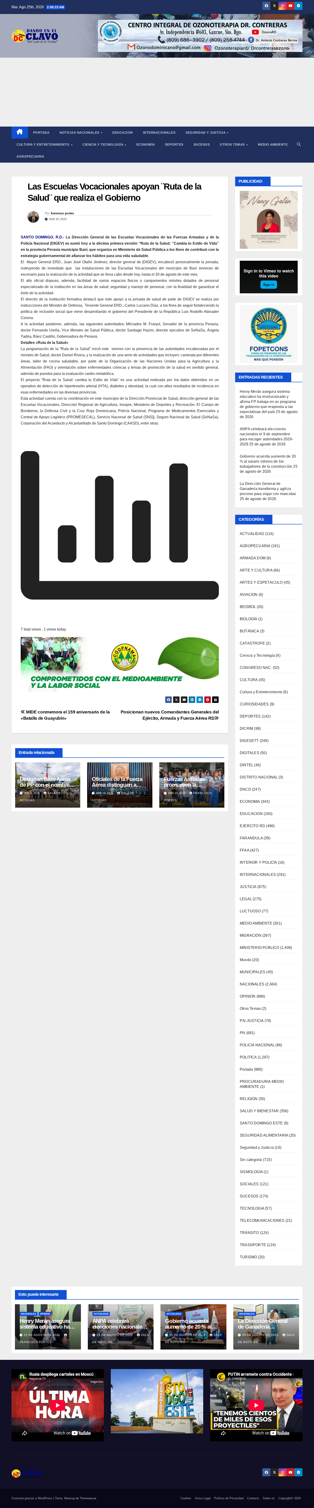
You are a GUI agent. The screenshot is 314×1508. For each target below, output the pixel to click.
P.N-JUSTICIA (251, 1021)
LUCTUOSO (250, 911)
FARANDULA (251, 838)
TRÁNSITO (249, 1233)
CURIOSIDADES (254, 704)
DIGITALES (249, 753)
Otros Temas (233, 144)
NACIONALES (252, 984)
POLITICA (248, 1057)
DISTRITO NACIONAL (258, 777)
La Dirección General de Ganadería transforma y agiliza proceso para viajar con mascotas (268, 489)
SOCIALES (249, 1184)
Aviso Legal (203, 1498)
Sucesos (202, 144)
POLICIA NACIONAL (257, 1045)
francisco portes (62, 213)
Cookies (185, 1498)
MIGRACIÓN (250, 935)
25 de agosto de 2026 (42, 1335)
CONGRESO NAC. (256, 668)
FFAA (244, 850)
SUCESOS (249, 1196)
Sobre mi (269, 1498)
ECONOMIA (250, 802)
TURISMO (248, 1257)
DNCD (245, 789)
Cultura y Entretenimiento (43, 144)
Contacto (253, 1498)
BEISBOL (248, 607)
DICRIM (246, 728)
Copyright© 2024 (289, 1498)
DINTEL (246, 765)
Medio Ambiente (273, 144)
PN (242, 1033)
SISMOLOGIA (251, 1172)
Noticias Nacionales (80, 132)
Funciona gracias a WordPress (32, 1498)
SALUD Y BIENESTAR (259, 1111)
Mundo (245, 960)
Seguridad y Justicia (206, 132)
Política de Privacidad (228, 1498)
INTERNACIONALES (258, 875)
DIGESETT (249, 741)
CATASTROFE (252, 643)
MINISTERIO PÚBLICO (259, 948)
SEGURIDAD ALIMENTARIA (264, 1135)
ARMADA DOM (252, 558)
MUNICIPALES (252, 972)
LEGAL (246, 899)
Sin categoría (251, 1160)
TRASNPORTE (253, 1245)
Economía (145, 144)
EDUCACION (122, 132)
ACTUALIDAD (252, 534)
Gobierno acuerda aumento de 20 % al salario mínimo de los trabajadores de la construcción (268, 461)
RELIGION (249, 1099)
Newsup (69, 1498)
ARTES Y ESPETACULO (261, 582)
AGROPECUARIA (255, 546)
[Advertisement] (157, 92)
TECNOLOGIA (252, 1208)
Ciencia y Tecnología (103, 144)
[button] (299, 144)
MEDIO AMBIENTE (256, 923)
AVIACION (249, 595)
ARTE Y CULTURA (256, 570)
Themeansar (88, 1498)
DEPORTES (250, 716)
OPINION (247, 996)
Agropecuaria (30, 156)
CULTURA (248, 680)
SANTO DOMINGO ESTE (261, 1123)
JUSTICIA (248, 887)
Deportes (174, 144)
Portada (41, 132)
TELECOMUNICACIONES (262, 1220)
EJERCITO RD (252, 826)
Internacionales (159, 132)
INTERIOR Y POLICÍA (258, 862)
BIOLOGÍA (248, 619)
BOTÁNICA (249, 631)
